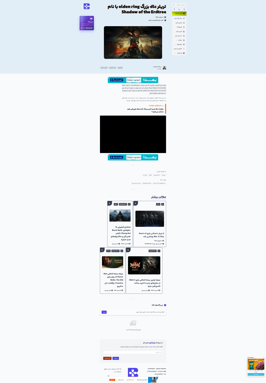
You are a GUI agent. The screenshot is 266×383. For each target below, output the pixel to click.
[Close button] (264, 357)
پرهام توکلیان (157, 67)
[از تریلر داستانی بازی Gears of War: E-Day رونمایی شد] (149, 224)
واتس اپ (145, 175)
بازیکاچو (179, 53)
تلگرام (150, 175)
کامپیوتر (120, 68)
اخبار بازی (160, 20)
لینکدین (163, 175)
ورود (104, 312)
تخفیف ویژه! (256, 374)
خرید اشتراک (178, 14)
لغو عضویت (107, 358)
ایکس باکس (104, 68)
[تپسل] (108, 77)
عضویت (116, 358)
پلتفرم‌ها (179, 44)
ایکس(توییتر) (157, 175)
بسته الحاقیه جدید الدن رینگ (159, 183)
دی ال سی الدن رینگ (136, 183)
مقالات (180, 40)
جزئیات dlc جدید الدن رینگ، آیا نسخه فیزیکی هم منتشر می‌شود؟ (145, 110)
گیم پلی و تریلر (153, 20)
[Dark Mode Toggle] (179, 9)
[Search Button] (174, 5)
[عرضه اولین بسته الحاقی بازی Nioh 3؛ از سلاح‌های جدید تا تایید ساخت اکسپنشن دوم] (144, 271)
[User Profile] (174, 9)
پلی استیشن (113, 68)
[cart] (184, 9)
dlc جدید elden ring (147, 183)
